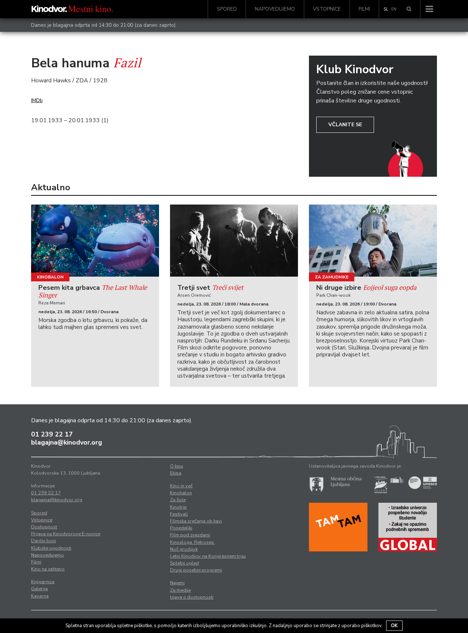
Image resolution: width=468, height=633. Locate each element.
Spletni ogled (184, 563)
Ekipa (175, 473)
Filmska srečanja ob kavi (196, 521)
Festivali (179, 514)
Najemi (177, 583)
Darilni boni (43, 541)
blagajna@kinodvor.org (66, 442)
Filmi (364, 8)
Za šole (178, 500)
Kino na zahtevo (48, 569)
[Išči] (409, 9)
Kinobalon (50, 277)
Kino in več (181, 486)
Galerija (39, 588)
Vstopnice (327, 8)
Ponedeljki (181, 528)
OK (394, 625)
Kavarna (40, 596)
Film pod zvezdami (190, 535)
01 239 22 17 (52, 434)
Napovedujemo (275, 8)
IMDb (37, 100)
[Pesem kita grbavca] (95, 241)
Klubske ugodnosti (51, 548)
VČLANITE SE (345, 124)
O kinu (176, 466)
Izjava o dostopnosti (192, 597)
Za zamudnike (331, 277)
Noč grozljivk (184, 549)
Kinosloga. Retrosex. (192, 542)
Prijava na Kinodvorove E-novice (65, 534)
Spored (227, 8)
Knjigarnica (42, 581)
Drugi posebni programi (196, 570)
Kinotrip (178, 507)
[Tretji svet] (234, 241)
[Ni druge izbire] (373, 241)
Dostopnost (44, 527)
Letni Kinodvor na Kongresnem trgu (208, 556)
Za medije (180, 590)
